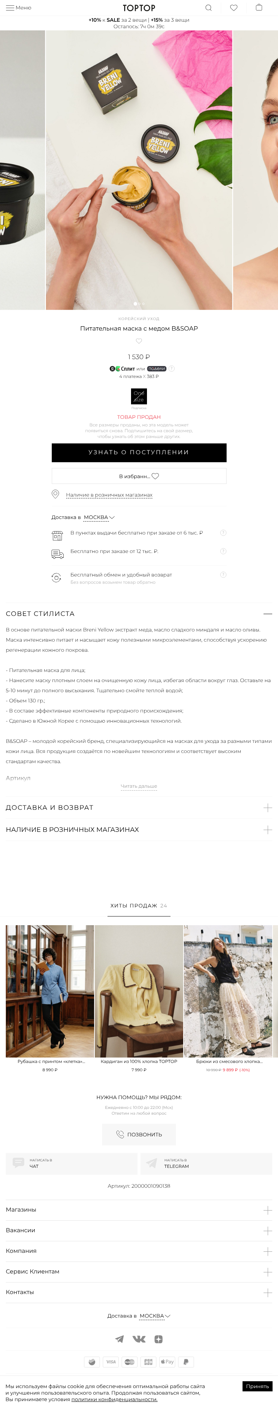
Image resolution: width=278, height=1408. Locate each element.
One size (139, 396)
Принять (257, 1386)
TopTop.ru (139, 8)
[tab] (139, 909)
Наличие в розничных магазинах (109, 495)
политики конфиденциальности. (114, 1399)
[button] (135, 304)
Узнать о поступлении (139, 452)
